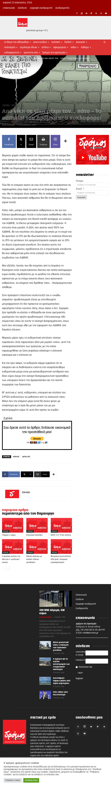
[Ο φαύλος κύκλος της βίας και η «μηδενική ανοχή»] (12, 546)
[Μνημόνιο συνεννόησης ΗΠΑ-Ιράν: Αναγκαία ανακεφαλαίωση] (61, 546)
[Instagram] (82, 13)
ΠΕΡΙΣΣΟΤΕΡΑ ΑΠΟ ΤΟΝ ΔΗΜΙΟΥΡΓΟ (28, 513)
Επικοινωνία (9, 8)
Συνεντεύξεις (40, 42)
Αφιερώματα (59, 47)
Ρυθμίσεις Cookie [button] (12, 780)
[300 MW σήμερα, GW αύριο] (55, 599)
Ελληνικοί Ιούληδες (34, 535)
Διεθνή (68, 42)
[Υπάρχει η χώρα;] (12, 525)
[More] (65, 141)
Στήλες (45, 47)
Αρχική (5, 58)
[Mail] (86, 13)
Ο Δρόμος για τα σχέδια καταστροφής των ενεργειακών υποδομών (61, 664)
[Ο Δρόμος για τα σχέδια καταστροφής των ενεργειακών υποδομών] (45, 662)
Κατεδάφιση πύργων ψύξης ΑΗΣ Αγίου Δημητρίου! (61, 680)
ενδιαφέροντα (11, 52)
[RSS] (96, 13)
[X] (101, 13)
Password (80, 660)
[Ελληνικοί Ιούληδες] (37, 525)
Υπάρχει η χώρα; (9, 535)
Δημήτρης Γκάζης (45, 617)
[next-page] (8, 568)
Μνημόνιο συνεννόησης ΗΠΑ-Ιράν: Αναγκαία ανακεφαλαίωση (61, 559)
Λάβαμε (85, 47)
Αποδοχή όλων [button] (31, 780)
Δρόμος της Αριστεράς (53, 52)
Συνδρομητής (62, 8)
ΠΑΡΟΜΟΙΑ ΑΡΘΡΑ (15, 510)
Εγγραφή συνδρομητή (41, 8)
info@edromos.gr (90, 633)
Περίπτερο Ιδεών (28, 47)
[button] (104, 42)
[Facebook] (77, 13)
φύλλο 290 (26, 456)
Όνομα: (80, 180)
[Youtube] (106, 13)
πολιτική (15, 58)
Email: (80, 188)
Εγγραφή (81, 197)
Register (79, 679)
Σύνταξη (11, 125)
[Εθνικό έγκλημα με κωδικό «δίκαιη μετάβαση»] (37, 546)
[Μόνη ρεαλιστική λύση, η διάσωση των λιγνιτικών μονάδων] (45, 645)
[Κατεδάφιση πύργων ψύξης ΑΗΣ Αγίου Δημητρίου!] (45, 681)
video (74, 47)
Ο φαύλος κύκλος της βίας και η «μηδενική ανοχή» (11, 559)
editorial (26, 58)
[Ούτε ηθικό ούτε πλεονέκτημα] (45, 695)
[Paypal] (91, 13)
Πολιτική (55, 42)
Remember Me (85, 667)
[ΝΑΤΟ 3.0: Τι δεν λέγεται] (61, 525)
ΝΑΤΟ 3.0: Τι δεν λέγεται (61, 535)
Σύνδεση (22, 8)
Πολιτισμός (9, 47)
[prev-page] (4, 568)
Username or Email (80, 653)
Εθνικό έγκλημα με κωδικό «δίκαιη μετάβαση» (34, 559)
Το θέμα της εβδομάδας (16, 42)
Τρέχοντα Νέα (31, 52)
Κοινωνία (80, 42)
